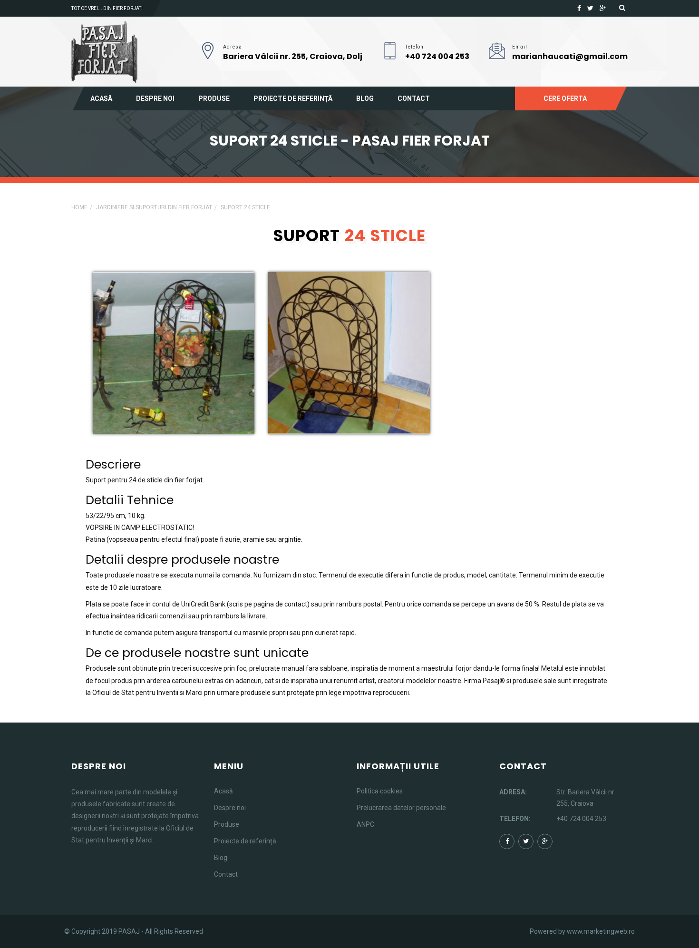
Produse (214, 98)
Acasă (101, 98)
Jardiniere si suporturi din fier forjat (154, 207)
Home (79, 207)
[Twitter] (590, 8)
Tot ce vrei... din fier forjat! (107, 8)
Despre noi (155, 98)
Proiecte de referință (292, 98)
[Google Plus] (603, 8)
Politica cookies (380, 791)
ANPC (365, 824)
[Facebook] (579, 8)
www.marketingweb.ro (601, 931)
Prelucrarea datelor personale (401, 807)
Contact (414, 98)
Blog (365, 98)
